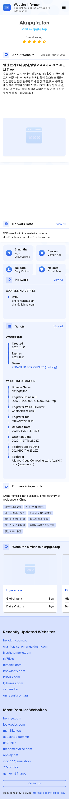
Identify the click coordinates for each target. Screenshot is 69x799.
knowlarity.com (14, 671)
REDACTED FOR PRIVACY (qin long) (34, 367)
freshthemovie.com (17, 652)
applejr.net (10, 755)
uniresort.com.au (15, 695)
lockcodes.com (14, 724)
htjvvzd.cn (14, 590)
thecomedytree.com (17, 749)
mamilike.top (12, 730)
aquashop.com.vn (16, 737)
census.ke (10, 689)
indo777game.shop (17, 761)
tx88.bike (9, 743)
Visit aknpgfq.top (34, 29)
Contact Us (34, 783)
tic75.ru (8, 659)
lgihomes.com (13, 683)
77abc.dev (10, 767)
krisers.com (11, 677)
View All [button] (61, 223)
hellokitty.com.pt (15, 640)
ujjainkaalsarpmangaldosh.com (25, 646)
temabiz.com (12, 665)
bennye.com (12, 718)
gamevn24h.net (14, 773)
